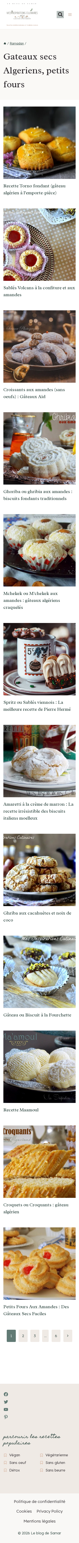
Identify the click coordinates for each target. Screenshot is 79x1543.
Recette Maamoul (21, 1110)
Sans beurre (55, 1470)
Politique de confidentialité (39, 1501)
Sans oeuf (17, 1462)
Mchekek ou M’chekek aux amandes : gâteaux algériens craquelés (31, 600)
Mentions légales (40, 1521)
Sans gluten (55, 1462)
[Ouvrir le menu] (70, 14)
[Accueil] (4, 43)
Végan (14, 1455)
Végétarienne (57, 1455)
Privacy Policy (50, 1511)
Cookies (24, 1511)
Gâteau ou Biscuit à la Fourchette (37, 1015)
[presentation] (39, 143)
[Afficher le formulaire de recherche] (60, 14)
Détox (14, 1470)
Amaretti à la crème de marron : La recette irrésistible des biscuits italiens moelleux (38, 811)
